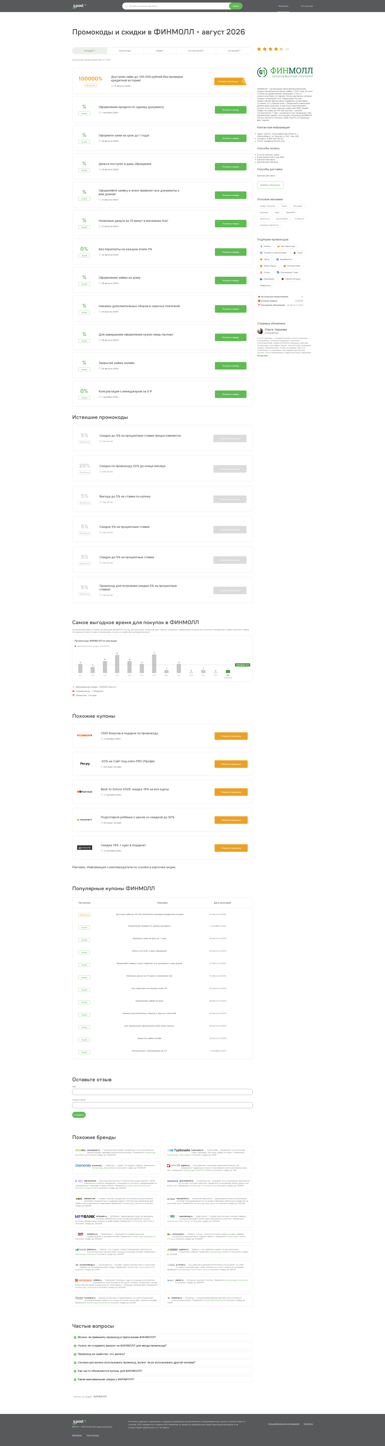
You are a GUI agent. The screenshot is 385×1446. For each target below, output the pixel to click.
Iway (277, 212)
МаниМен (291, 212)
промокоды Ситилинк (85, 1287)
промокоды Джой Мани (103, 1168)
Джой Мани (282, 218)
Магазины (283, 6)
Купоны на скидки (82, 1396)
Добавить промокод (270, 185)
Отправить (79, 1115)
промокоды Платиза (85, 1254)
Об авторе (262, 355)
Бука (284, 206)
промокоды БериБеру (143, 1236)
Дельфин (298, 206)
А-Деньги (299, 218)
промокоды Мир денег (205, 1203)
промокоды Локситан (97, 1302)
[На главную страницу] (79, 6)
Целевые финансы (269, 225)
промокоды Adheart (132, 1203)
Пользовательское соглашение (283, 1424)
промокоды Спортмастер (202, 1185)
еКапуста (264, 218)
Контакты (308, 1424)
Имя (74, 1086)
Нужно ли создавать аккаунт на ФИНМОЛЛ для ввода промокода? (122, 1345)
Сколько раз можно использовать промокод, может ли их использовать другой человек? (136, 1362)
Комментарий (79, 1100)
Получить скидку (230, 110)
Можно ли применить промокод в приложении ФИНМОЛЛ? (117, 1337)
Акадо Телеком (267, 206)
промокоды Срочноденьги (140, 1267)
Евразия (264, 212)
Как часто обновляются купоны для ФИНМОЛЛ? (110, 1370)
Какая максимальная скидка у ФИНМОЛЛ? (106, 1379)
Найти (236, 6)
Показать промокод (228, 81)
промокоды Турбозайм (178, 1155)
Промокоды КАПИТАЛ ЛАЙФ (197, 1170)
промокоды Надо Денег (178, 1221)
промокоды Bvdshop (214, 1300)
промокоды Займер (219, 1252)
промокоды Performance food (193, 1269)
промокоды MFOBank (142, 1221)
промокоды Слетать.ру (237, 1280)
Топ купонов (306, 6)
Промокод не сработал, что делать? (101, 1354)
